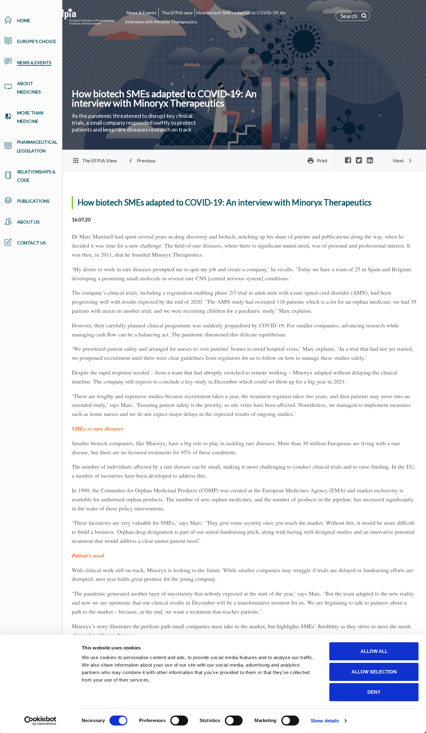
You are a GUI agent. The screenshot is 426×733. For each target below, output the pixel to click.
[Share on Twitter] (359, 160)
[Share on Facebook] (348, 160)
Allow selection (374, 671)
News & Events (142, 12)
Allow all (374, 651)
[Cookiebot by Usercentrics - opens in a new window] (40, 721)
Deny (373, 692)
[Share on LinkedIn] (370, 160)
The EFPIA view (177, 12)
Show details (325, 720)
